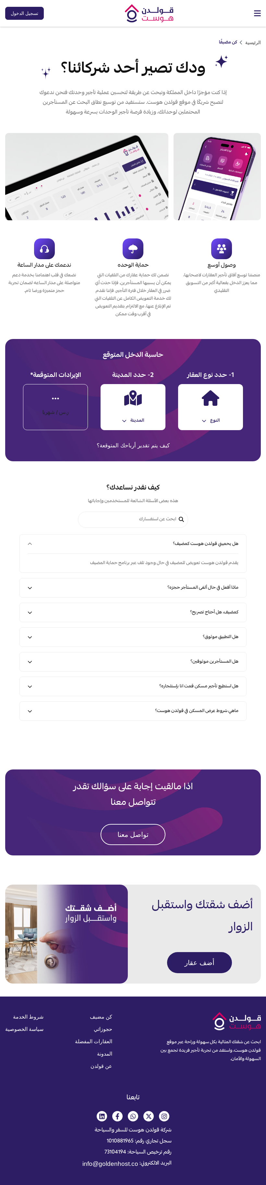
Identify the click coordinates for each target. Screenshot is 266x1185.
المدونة (104, 1054)
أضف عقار (199, 962)
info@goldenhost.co (133, 1163)
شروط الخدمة (28, 1017)
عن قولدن (101, 1066)
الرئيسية (253, 42)
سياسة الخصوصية (24, 1029)
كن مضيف (101, 1017)
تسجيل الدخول (24, 13)
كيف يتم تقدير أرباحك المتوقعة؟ (133, 445)
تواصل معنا (133, 834)
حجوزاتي (103, 1029)
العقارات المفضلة (93, 1041)
